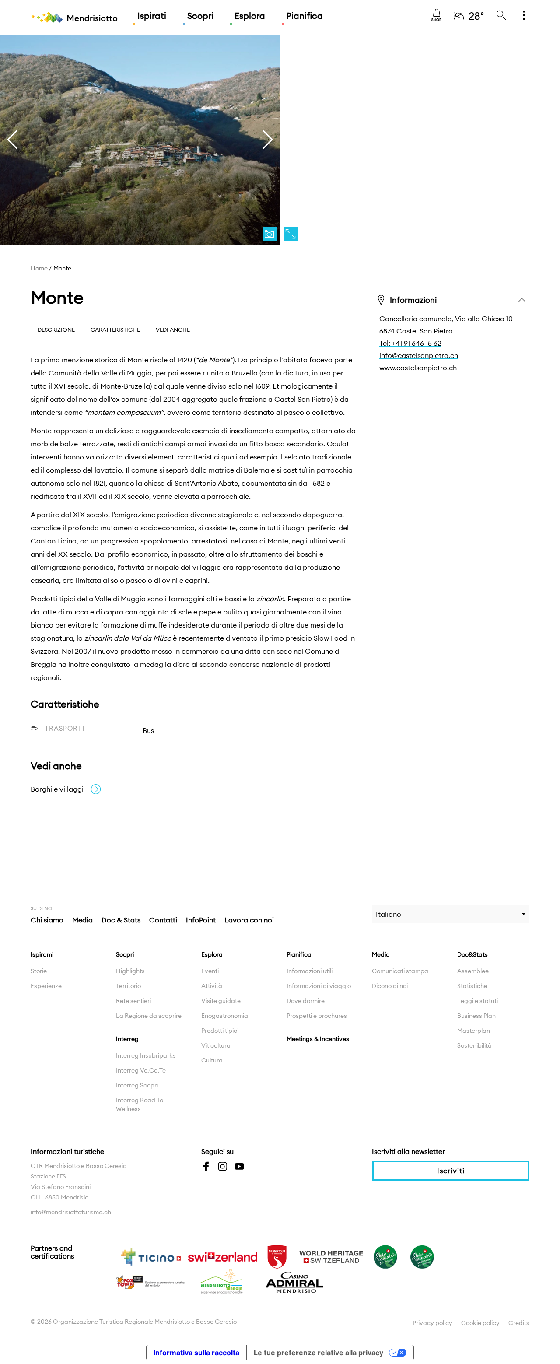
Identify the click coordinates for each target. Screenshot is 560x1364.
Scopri (200, 15)
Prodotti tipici (219, 1030)
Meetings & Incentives (318, 1039)
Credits (518, 1323)
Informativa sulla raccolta (196, 1352)
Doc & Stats (121, 920)
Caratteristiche (115, 329)
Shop (436, 20)
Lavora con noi (249, 920)
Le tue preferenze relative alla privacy (318, 1352)
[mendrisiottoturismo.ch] (74, 17)
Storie (39, 971)
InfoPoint (201, 920)
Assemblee (473, 971)
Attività (211, 986)
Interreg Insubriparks (146, 1055)
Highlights (130, 971)
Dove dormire (306, 1001)
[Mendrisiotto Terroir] (223, 1281)
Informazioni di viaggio (319, 986)
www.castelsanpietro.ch (418, 367)
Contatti (163, 920)
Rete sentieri (133, 1001)
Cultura (212, 1060)
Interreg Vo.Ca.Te (141, 1070)
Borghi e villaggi (57, 789)
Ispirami (42, 954)
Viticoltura (216, 1045)
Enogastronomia (224, 1016)
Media (82, 920)
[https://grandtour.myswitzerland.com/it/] (276, 1256)
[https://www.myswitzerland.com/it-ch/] (223, 1256)
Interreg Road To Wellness (139, 1104)
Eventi (210, 971)
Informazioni (413, 300)
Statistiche (472, 986)
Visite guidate (221, 1001)
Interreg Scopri (137, 1085)
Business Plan (476, 1016)
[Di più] (524, 16)
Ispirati (151, 15)
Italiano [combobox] (388, 914)
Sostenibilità (474, 1045)
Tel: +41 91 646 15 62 (410, 343)
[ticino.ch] (151, 1256)
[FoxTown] (151, 1281)
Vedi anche (173, 329)
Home (39, 268)
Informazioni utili (309, 971)
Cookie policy (480, 1323)
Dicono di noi (390, 986)
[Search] (501, 16)
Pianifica (304, 15)
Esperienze (46, 986)
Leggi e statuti (477, 1001)
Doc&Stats (472, 954)
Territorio (128, 986)
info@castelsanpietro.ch (418, 355)
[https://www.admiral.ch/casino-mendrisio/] (294, 1281)
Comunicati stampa (400, 971)
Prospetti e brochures (317, 1016)
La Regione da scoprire (149, 1016)
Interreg (127, 1039)
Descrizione (56, 329)
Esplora (249, 15)
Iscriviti (451, 1170)
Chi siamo (47, 920)
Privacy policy (432, 1323)
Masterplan (473, 1030)
